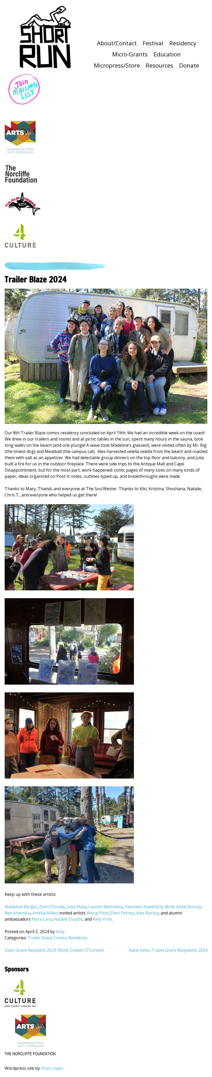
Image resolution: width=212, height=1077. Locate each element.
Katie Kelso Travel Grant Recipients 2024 (168, 950)
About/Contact (117, 43)
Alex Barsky (147, 913)
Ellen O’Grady (52, 907)
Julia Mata (76, 907)
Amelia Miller (44, 913)
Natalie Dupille (68, 919)
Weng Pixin (97, 913)
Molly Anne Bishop (182, 907)
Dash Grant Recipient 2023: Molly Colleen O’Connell (54, 950)
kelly (60, 931)
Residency (182, 43)
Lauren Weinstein (105, 907)
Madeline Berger (21, 907)
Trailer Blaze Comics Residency (57, 938)
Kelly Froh (102, 919)
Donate (189, 65)
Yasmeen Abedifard (143, 907)
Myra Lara (42, 919)
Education (167, 54)
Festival (153, 43)
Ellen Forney (122, 913)
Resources (159, 65)
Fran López (52, 1068)
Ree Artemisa (17, 913)
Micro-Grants (130, 54)
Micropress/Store (117, 65)
